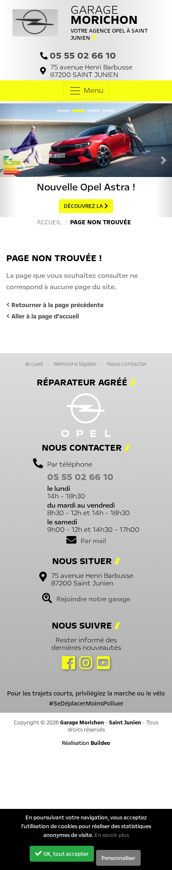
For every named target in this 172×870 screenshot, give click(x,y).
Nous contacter (127, 363)
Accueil (34, 363)
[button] (8, 160)
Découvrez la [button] (84, 206)
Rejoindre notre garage (93, 598)
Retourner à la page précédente (57, 305)
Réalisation (86, 743)
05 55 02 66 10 (83, 55)
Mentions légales (75, 363)
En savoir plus (111, 835)
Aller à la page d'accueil (44, 316)
